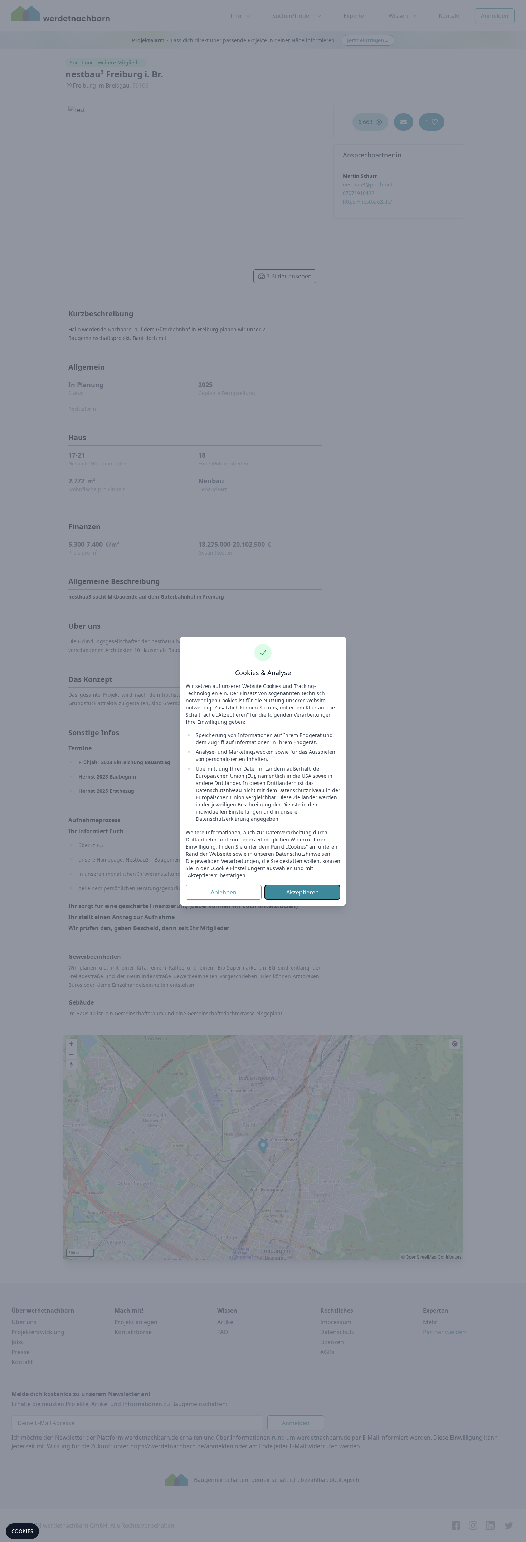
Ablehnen (224, 892)
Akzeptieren (302, 892)
